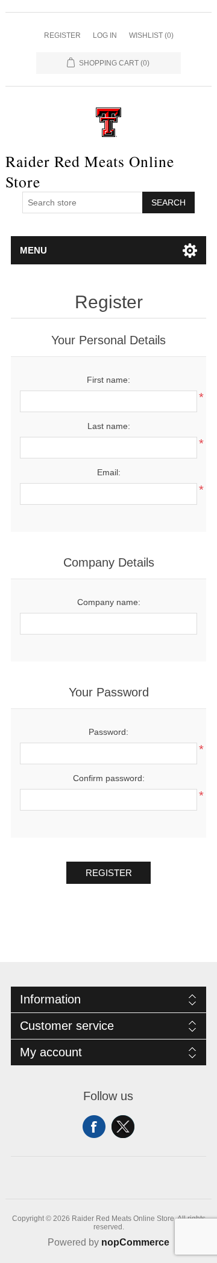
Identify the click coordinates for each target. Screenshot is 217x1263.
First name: (108, 380)
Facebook (94, 1126)
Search (168, 202)
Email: (109, 472)
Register (62, 35)
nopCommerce (135, 1242)
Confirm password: (109, 778)
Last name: (108, 426)
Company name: (108, 602)
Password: (108, 732)
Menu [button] (33, 250)
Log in (105, 35)
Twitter (123, 1126)
